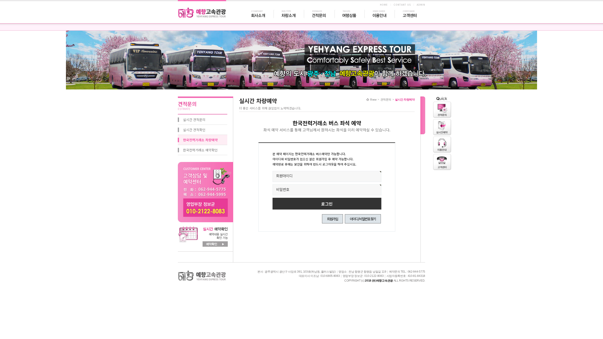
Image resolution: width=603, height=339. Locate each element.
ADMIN (421, 4)
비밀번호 (282, 189)
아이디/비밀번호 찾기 (363, 218)
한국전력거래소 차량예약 (200, 139)
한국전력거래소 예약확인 (200, 150)
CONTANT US (402, 4)
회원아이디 (284, 175)
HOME (384, 4)
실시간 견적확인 (194, 129)
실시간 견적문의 (194, 119)
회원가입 (332, 218)
